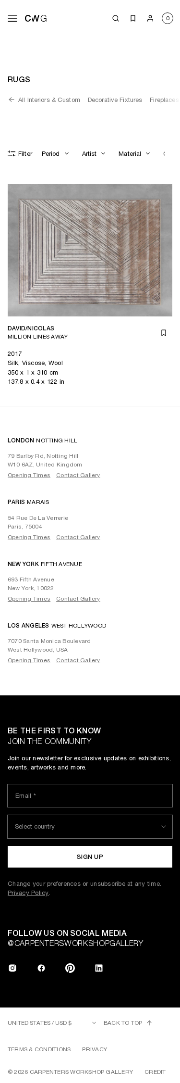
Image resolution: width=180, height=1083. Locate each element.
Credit (155, 1072)
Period (51, 153)
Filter (25, 153)
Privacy (94, 1049)
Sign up (90, 856)
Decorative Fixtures (115, 99)
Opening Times (29, 475)
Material (130, 153)
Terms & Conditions (39, 1049)
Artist (89, 153)
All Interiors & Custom (49, 99)
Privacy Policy (28, 892)
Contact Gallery (78, 475)
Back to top (123, 1023)
